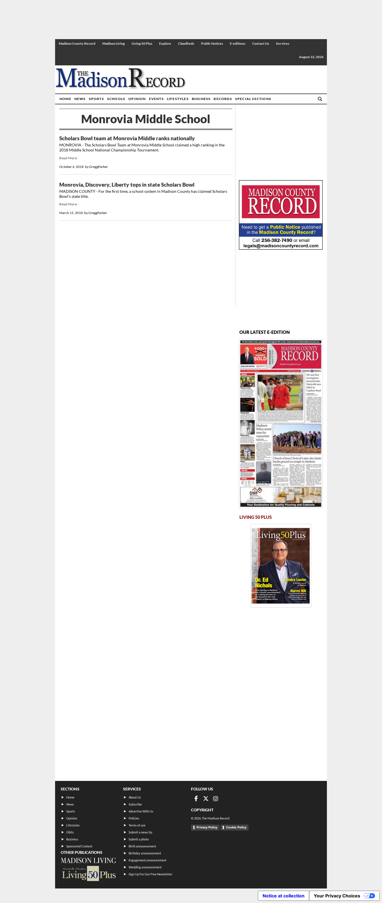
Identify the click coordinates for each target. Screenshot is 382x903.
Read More (68, 158)
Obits (70, 832)
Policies (134, 818)
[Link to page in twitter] (205, 798)
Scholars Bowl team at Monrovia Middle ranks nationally (127, 138)
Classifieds (186, 43)
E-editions (237, 43)
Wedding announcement (145, 867)
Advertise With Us (141, 811)
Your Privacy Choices (337, 896)
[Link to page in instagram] (215, 798)
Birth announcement (142, 846)
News (80, 99)
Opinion (137, 99)
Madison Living (113, 43)
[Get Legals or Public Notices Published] (281, 248)
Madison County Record (77, 43)
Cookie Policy (236, 827)
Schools (116, 99)
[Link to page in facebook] (196, 798)
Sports (96, 99)
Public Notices (212, 43)
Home (65, 99)
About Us (135, 797)
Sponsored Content (79, 846)
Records (223, 99)
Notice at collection (284, 896)
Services (282, 43)
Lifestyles (178, 99)
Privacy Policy (207, 827)
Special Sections (253, 99)
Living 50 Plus (142, 43)
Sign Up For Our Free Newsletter (150, 874)
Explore (165, 43)
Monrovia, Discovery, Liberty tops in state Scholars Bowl (126, 185)
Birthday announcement (145, 853)
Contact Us (260, 43)
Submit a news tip (140, 832)
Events (156, 99)
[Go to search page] (320, 99)
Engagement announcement (147, 860)
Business (201, 99)
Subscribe (135, 804)
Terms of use (137, 825)
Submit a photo (139, 839)
